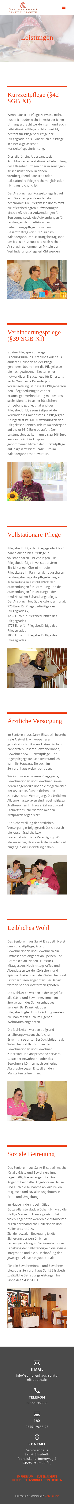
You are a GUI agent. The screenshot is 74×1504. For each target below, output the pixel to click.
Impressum (25, 1476)
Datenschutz (47, 1476)
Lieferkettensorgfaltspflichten (37, 1480)
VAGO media (52, 1496)
